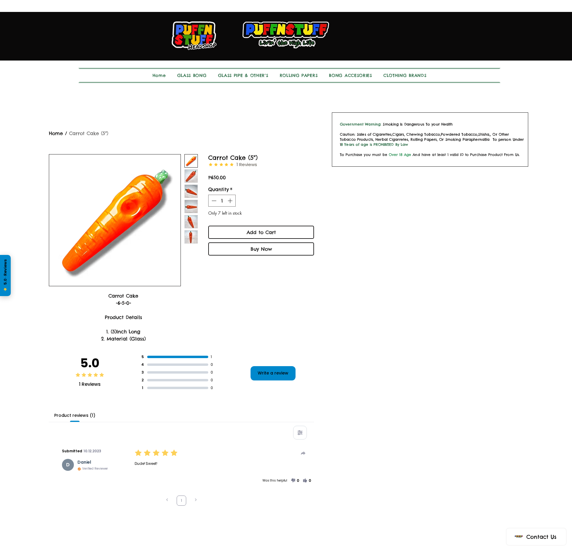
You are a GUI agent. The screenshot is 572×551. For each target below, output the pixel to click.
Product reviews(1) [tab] (74, 415)
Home (56, 133)
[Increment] (230, 200)
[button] (295, 480)
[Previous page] (167, 500)
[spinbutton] (221, 200)
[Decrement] (213, 200)
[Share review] (303, 453)
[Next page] (195, 500)
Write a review (273, 373)
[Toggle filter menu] (300, 432)
